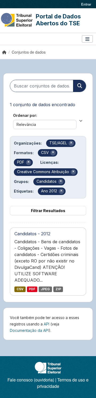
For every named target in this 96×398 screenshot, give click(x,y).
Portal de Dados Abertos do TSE (58, 20)
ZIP (58, 289)
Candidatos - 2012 (32, 233)
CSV (20, 289)
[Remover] (71, 143)
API (46, 324)
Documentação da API (29, 330)
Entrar (86, 4)
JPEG (45, 289)
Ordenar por (24, 115)
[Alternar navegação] (87, 39)
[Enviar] (79, 86)
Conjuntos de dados (29, 52)
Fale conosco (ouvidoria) (30, 380)
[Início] (4, 52)
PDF (32, 289)
